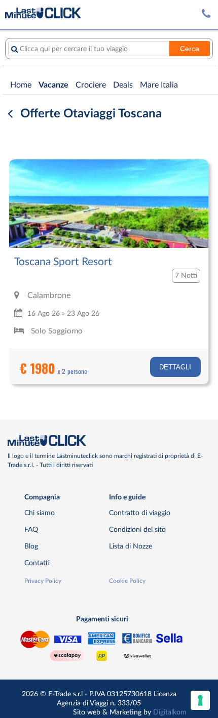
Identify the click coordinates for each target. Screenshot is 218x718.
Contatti (37, 563)
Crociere (91, 85)
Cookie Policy (127, 581)
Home (20, 85)
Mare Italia (159, 85)
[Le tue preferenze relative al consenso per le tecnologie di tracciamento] (200, 700)
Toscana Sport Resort (63, 262)
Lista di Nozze (130, 546)
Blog (31, 546)
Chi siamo (39, 513)
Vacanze (53, 85)
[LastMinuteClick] (105, 440)
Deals (123, 85)
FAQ (31, 529)
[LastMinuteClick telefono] (206, 14)
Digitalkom (170, 712)
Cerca (189, 49)
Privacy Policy (42, 581)
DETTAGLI (175, 367)
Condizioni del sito (137, 529)
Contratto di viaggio (139, 513)
